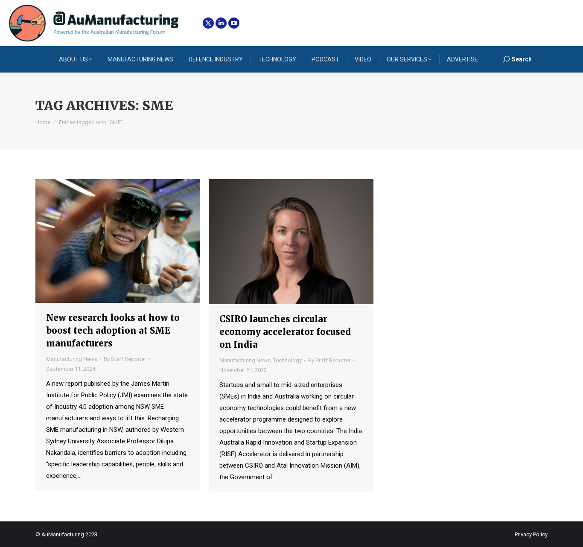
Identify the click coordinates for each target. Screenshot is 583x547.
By (125, 359)
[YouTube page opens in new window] (233, 23)
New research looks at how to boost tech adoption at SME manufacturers (113, 330)
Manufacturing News (71, 359)
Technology (287, 360)
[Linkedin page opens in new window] (221, 23)
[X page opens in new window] (208, 23)
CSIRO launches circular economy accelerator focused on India (285, 332)
